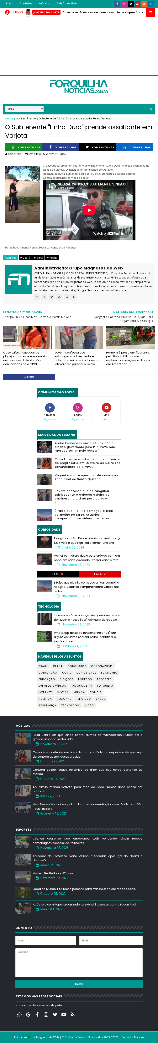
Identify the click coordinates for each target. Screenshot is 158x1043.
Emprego (85, 679)
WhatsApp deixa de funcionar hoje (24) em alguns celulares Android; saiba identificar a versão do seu (85, 637)
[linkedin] (151, 4)
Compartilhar (29, 147)
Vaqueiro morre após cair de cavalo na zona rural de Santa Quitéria (86, 477)
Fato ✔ (100, 574)
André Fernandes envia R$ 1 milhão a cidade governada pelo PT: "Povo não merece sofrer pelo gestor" (85, 447)
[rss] (144, 4)
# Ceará (25, 257)
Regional (64, 699)
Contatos (25, 3)
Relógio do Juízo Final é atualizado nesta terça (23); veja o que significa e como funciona (87, 540)
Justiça (63, 692)
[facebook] (117, 4)
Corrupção (48, 672)
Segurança (47, 705)
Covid (67, 672)
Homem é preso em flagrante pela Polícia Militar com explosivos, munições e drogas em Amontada (128, 358)
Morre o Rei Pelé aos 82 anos (53, 873)
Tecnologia (70, 705)
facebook (29, 377)
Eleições (66, 679)
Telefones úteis (67, 3)
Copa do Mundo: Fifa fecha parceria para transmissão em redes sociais (84, 889)
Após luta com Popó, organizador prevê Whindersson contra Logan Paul (84, 904)
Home (9, 118)
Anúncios (44, 3)
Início (9, 3)
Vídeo (89, 705)
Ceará (58, 666)
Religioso (83, 699)
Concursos (77, 666)
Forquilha (105, 686)
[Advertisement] (79, 46)
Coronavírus (102, 666)
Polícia (96, 692)
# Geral (38, 257)
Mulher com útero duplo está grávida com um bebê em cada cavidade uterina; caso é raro (87, 558)
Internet (45, 692)
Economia (109, 672)
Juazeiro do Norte (33, 12)
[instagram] (124, 4)
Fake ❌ (58, 574)
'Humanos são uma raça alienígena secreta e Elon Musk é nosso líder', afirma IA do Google (87, 617)
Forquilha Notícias (133, 1037)
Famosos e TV (81, 686)
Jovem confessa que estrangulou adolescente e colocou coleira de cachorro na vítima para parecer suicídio (77, 358)
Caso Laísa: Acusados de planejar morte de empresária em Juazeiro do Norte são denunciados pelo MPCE (25, 358)
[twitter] (131, 4)
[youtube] (137, 4)
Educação (47, 679)
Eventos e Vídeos (52, 686)
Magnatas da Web (47, 1037)
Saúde (101, 699)
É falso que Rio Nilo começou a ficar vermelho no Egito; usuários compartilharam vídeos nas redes (84, 514)
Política (45, 699)
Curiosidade (86, 672)
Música (79, 692)
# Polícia (52, 257)
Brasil (43, 666)
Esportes (104, 679)
